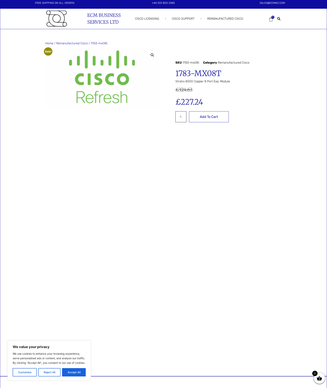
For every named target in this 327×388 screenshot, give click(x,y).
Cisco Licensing (147, 18)
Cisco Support (183, 18)
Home (49, 43)
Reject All (49, 372)
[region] (49, 360)
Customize (24, 372)
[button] (279, 19)
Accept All (74, 372)
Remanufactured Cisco (225, 18)
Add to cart (209, 117)
